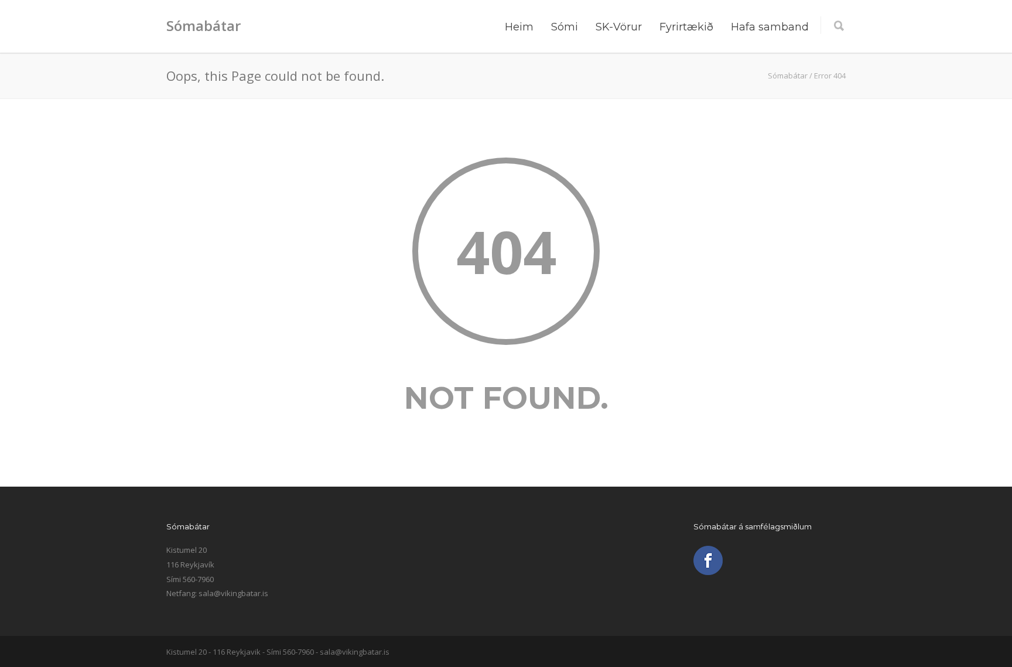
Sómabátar (203, 25)
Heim (519, 26)
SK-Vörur (619, 26)
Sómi (564, 26)
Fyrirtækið (686, 26)
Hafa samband (770, 26)
